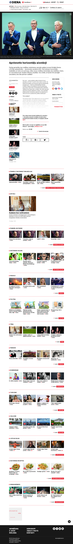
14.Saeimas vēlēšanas (13, 100)
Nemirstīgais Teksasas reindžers (29, 381)
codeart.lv (16, 542)
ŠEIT (24, 120)
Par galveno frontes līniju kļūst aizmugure (14, 287)
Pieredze (13, 348)
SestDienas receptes (17, 460)
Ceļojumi (13, 416)
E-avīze (12, 531)
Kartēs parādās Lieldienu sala (43, 183)
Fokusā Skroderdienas (15, 239)
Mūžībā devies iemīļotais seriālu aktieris (57, 381)
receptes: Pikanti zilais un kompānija (14, 473)
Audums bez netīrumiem (12, 114)
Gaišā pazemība (15, 182)
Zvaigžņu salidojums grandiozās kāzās (14, 148)
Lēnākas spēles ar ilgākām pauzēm (13, 125)
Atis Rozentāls (13, 80)
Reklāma (12, 533)
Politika (12, 87)
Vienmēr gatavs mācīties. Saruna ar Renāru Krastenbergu (28, 263)
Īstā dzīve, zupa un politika (28, 239)
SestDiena (11, 99)
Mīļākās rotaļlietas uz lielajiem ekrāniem (42, 404)
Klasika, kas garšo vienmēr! (55, 472)
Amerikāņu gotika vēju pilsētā (29, 427)
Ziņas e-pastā (32, 531)
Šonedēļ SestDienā (16, 228)
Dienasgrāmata (15, 484)
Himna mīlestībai (15, 358)
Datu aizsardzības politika (15, 540)
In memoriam (14, 370)
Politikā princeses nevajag (56, 262)
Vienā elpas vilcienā (14, 404)
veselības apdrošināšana (15, 514)
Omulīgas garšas (43, 471)
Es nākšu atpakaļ (15, 381)
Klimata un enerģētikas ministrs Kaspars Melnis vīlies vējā (15, 311)
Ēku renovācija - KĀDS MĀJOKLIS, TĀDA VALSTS (26, 6)
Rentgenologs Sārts (56, 310)
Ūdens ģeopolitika (55, 183)
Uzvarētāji (55, 239)
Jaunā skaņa (14, 262)
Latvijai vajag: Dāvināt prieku (28, 450)
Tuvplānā (13, 392)
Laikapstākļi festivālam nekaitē (13, 137)
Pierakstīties (58, 106)
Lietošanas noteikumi (14, 539)
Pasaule (12, 275)
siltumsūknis (18, 518)
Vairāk (43, 187)
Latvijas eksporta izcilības (16, 9)
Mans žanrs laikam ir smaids (42, 381)
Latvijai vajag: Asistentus (56, 450)
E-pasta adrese (55, 101)
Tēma (11, 324)
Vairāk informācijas (43, 131)
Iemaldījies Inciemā (28, 359)
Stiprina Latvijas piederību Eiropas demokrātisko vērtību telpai (29, 312)
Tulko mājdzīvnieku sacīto (56, 404)
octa (19, 513)
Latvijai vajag (14, 438)
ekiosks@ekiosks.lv (59, 538)
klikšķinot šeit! (38, 126)
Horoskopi (31, 529)
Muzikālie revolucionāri (43, 359)
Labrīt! (41, 239)
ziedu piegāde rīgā (13, 510)
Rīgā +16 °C (46, 7)
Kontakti (30, 533)
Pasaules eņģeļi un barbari (42, 262)
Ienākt (62, 2)
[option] (36, 36)
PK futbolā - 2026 (27, 9)
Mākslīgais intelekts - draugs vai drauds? (19, 7)
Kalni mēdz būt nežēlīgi (12, 160)
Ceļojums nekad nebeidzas (14, 427)
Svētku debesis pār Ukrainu (42, 495)
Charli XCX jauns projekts (27, 404)
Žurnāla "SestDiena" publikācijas (21, 171)
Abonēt (53, 2)
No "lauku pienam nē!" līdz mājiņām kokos (56, 496)
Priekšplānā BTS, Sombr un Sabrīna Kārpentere (57, 287)
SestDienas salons (16, 250)
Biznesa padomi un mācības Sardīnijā (28, 496)
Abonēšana (13, 529)
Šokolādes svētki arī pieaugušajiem (29, 183)
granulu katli (12, 517)
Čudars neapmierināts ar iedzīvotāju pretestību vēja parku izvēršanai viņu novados (43, 312)
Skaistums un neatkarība (56, 359)
